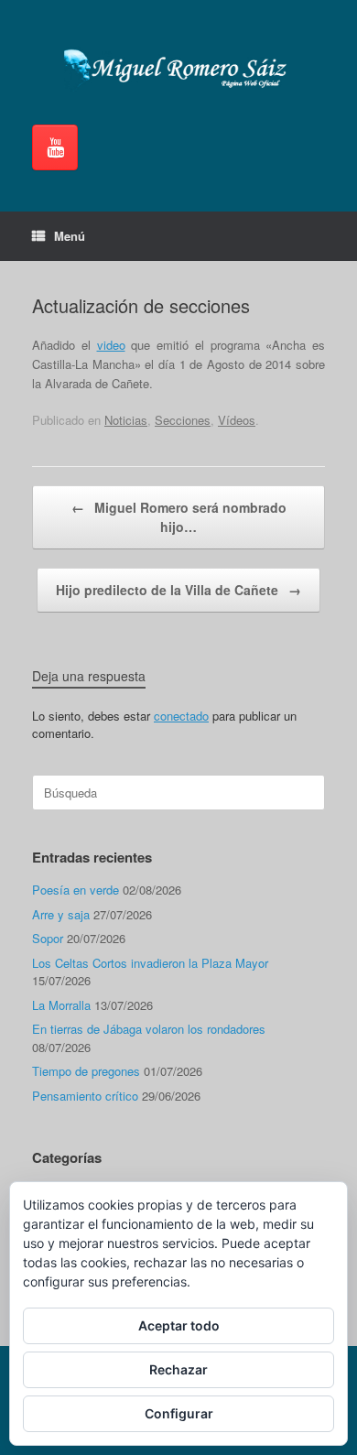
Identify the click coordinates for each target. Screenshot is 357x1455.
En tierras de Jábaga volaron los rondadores (148, 1028)
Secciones (183, 420)
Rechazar (178, 1369)
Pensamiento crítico (85, 1095)
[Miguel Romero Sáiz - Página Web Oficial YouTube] (55, 147)
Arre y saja (61, 914)
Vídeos (236, 420)
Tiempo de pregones (86, 1071)
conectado (181, 715)
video (111, 344)
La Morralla (61, 1005)
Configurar (179, 1413)
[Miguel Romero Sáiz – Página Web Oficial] (178, 69)
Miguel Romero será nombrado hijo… (179, 517)
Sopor (47, 938)
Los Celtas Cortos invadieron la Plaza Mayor (150, 963)
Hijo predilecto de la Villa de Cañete (178, 590)
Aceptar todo (179, 1325)
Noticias (125, 420)
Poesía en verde (75, 889)
